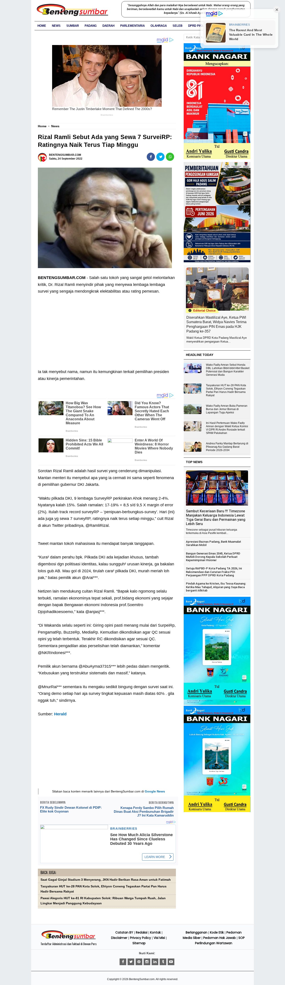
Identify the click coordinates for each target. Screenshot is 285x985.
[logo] (68, 939)
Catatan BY (124, 932)
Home (41, 25)
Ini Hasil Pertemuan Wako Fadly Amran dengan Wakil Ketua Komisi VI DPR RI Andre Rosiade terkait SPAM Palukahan (227, 428)
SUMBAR (72, 25)
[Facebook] (123, 961)
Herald (60, 714)
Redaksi (141, 932)
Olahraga (159, 25)
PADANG (91, 25)
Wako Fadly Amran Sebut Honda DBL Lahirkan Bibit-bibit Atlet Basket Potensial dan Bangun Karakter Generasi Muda (227, 369)
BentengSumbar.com (142, 979)
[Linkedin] (155, 961)
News (56, 25)
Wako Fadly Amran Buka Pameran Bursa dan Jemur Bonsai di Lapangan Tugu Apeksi (226, 409)
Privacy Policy (140, 938)
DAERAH (108, 25)
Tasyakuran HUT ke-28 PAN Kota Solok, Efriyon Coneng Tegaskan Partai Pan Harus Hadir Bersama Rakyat (226, 390)
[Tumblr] (163, 961)
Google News (155, 791)
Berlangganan (196, 932)
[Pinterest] (139, 961)
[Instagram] (147, 961)
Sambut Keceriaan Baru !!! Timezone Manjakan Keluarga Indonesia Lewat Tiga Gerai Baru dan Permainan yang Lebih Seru (215, 517)
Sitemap (139, 943)
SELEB (177, 25)
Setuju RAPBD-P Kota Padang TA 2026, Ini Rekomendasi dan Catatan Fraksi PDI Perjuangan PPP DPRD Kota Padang (214, 572)
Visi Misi (159, 938)
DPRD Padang (198, 25)
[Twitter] (131, 961)
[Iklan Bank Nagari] (217, 704)
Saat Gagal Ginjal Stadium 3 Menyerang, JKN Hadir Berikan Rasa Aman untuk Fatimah (106, 879)
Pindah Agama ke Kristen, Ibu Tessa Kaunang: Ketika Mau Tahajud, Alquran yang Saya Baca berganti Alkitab (216, 587)
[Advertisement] (107, 328)
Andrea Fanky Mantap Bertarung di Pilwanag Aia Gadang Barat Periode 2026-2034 (227, 447)
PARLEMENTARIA (132, 25)
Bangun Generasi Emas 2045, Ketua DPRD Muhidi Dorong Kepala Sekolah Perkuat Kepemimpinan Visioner (213, 557)
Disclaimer (119, 938)
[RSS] (171, 961)
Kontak (155, 932)
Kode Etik (217, 932)
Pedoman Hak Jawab (219, 938)
